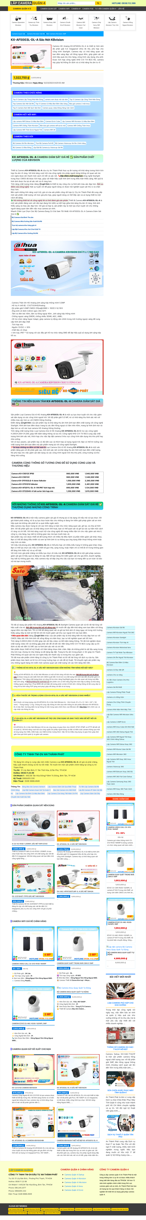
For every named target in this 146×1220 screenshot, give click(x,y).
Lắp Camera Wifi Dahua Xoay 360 (119, 744)
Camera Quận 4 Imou (74, 1186)
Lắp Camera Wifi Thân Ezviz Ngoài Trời (27, 130)
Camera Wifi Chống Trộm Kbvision (25, 126)
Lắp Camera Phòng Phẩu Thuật (118, 692)
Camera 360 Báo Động (115, 794)
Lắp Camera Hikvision (16, 1209)
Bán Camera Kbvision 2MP (56, 34)
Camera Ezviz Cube (52, 121)
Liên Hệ (121, 9)
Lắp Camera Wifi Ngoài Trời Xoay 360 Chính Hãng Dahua (119, 738)
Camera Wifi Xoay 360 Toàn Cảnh (119, 789)
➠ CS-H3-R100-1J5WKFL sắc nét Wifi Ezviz (29, 844)
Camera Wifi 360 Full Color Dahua (119, 777)
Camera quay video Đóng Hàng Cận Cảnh (58, 108)
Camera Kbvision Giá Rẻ (36, 34)
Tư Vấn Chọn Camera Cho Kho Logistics (118, 681)
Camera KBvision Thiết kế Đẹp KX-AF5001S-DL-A (77, 1140)
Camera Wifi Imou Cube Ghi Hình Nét (120, 727)
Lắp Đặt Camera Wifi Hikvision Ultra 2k (120, 716)
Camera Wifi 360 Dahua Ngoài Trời (120, 732)
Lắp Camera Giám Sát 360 (101, 1209)
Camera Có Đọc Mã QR (115, 670)
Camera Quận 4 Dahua (74, 1174)
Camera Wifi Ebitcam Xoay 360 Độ (120, 772)
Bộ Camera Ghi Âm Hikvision (23, 143)
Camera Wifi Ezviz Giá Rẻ (83, 1209)
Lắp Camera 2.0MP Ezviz (116, 722)
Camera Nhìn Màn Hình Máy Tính (119, 709)
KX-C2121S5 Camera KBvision (24, 1088)
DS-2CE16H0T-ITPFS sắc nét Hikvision (28, 896)
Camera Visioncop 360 (115, 767)
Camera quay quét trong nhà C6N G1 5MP (75, 963)
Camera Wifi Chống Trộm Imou (78, 126)
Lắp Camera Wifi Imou (67, 1209)
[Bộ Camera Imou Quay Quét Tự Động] (74, 988)
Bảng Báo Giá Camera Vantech (33, 787)
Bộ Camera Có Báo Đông (22, 147)
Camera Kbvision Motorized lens (119, 647)
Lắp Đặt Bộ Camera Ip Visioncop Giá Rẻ (48, 147)
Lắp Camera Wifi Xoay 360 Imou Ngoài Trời (119, 760)
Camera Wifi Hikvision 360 (116, 754)
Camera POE (87, 9)
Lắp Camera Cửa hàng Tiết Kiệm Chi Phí (62, 793)
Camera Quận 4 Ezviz (74, 1190)
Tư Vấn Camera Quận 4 (105, 9)
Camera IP (76, 9)
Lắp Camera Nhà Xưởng (52, 1213)
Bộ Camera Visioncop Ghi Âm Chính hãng (70, 143)
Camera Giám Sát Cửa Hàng (18, 1213)
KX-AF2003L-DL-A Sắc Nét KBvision (71, 1088)
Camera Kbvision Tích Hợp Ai (117, 642)
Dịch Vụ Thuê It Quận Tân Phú (120, 1135)
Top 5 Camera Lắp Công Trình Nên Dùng (85, 99)
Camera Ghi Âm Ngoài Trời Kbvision (120, 657)
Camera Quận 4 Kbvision (75, 1178)
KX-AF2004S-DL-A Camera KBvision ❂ (28, 1140)
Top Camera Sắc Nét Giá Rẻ (23, 104)
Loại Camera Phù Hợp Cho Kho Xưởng (120, 1004)
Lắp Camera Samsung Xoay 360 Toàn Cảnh (119, 783)
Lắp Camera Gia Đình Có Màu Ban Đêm (30, 793)
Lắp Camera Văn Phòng (35, 1213)
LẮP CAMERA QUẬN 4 (21, 1170)
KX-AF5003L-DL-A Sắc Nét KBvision (37, 39)
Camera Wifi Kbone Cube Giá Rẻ (119, 749)
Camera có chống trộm (115, 697)
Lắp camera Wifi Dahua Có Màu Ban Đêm (28, 121)
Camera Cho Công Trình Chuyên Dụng (119, 703)
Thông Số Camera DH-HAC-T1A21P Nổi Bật (120, 1048)
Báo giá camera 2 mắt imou (79, 104)
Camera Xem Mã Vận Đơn (120, 1209)
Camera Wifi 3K (49, 130)
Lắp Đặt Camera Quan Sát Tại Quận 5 (36, 790)
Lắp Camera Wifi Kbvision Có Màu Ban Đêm (78, 121)
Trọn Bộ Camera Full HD (44, 143)
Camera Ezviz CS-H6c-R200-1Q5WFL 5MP (29, 1023)
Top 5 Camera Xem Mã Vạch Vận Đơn (27, 108)
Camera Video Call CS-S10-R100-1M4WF (29, 964)
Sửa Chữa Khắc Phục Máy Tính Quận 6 (120, 1091)
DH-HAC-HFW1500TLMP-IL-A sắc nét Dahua (75, 891)
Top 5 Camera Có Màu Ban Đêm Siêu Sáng (52, 104)
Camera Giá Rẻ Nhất (114, 687)
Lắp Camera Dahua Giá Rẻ (49, 1209)
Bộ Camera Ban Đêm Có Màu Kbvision (117, 663)
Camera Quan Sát (48, 9)
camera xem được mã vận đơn (56, 99)
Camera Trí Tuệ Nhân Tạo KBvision (119, 652)
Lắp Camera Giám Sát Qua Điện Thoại (62, 787)
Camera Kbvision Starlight (116, 637)
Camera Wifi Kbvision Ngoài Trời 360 (120, 632)
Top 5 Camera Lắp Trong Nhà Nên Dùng (28, 99)
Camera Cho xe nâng (115, 675)
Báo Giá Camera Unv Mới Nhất (64, 790)
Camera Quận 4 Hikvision (75, 1182)
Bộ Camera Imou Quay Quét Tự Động (73, 992)
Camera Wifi (64, 9)
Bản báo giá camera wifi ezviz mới (52, 126)
